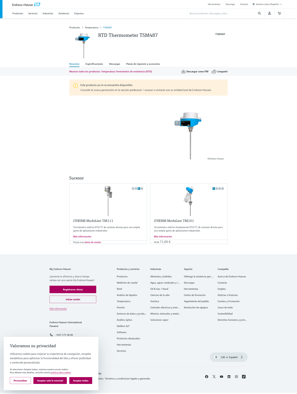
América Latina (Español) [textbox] (267, 4)
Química (154, 301)
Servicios (121, 350)
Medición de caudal (127, 282)
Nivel (119, 288)
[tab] (75, 64)
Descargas (230, 4)
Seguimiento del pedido (196, 301)
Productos (74, 27)
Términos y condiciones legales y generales (127, 378)
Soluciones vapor (159, 319)
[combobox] (269, 4)
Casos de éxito (225, 307)
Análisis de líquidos (127, 295)
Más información (82, 236)
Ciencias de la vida (160, 295)
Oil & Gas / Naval (159, 288)
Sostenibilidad (225, 313)
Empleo (222, 288)
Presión (121, 307)
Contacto (244, 4)
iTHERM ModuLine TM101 (174, 221)
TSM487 (107, 27)
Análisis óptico (124, 319)
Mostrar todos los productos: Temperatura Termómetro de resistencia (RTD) (110, 71)
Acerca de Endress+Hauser (232, 276)
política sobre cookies (61, 372)
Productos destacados (128, 338)
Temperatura (91, 27)
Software (121, 332)
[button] (73, 289)
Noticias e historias (228, 295)
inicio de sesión (93, 242)
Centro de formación (195, 295)
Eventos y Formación (229, 301)
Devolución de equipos (196, 307)
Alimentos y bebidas (161, 276)
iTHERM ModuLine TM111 (93, 221)
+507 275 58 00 (64, 334)
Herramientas (214, 4)
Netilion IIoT (123, 326)
